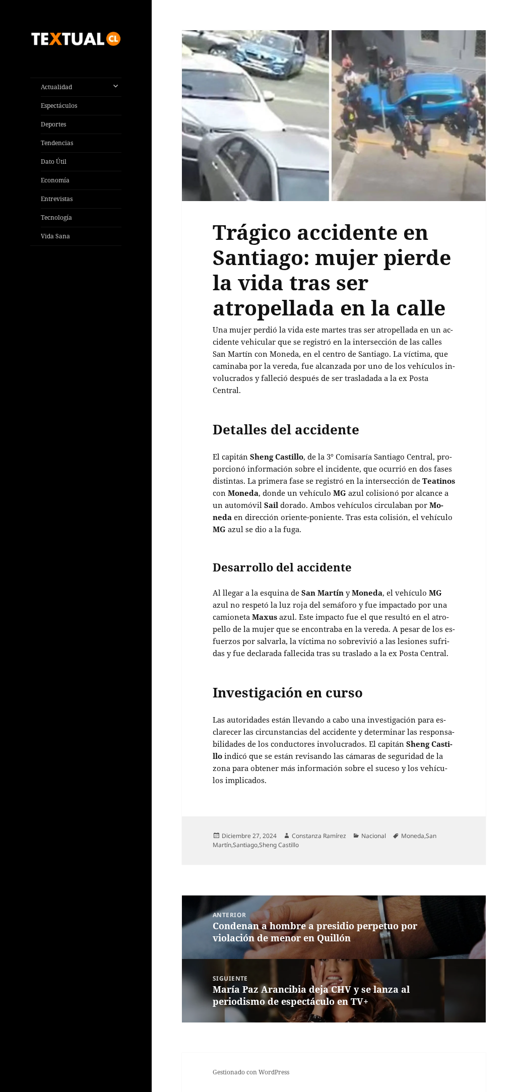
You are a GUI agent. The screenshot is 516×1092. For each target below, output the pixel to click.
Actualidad (56, 87)
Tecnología (56, 217)
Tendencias (57, 143)
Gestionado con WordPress (251, 1072)
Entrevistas (57, 199)
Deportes (53, 124)
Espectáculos (59, 105)
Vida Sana (55, 236)
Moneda (412, 835)
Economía (55, 180)
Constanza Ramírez (319, 835)
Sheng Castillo (279, 845)
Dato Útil (54, 161)
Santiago (245, 845)
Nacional (373, 835)
